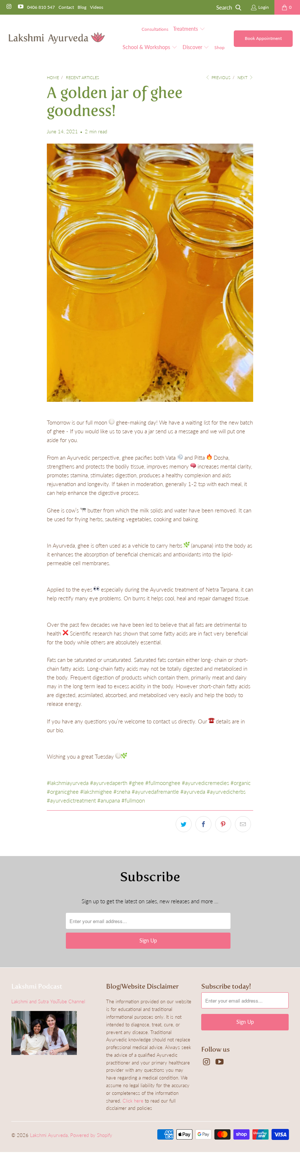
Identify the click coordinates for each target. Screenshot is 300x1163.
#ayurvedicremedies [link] (205, 782)
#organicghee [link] (63, 791)
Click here (133, 1101)
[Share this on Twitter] (184, 824)
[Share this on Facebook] (203, 824)
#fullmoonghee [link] (162, 782)
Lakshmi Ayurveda (49, 1135)
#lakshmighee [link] (96, 791)
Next (242, 77)
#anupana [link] (108, 800)
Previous (220, 77)
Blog (82, 7)
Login (263, 7)
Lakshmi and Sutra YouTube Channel (48, 1001)
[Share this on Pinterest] (223, 824)
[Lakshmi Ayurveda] (56, 38)
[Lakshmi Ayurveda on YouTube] (20, 7)
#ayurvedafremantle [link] (155, 791)
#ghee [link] (136, 782)
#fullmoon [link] (133, 800)
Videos (96, 7)
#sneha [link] (121, 791)
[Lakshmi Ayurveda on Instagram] (8, 7)
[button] (189, 29)
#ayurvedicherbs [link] (226, 791)
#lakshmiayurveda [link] (68, 782)
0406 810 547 (41, 7)
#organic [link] (240, 782)
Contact (66, 7)
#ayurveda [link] (192, 791)
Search (224, 7)
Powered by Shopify (91, 1135)
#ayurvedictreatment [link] (71, 800)
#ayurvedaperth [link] (108, 782)
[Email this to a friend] (243, 824)
